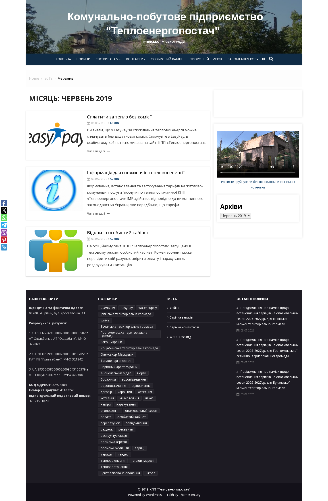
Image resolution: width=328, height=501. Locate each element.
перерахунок (110, 423)
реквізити (125, 429)
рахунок (107, 429)
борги (141, 373)
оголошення (110, 410)
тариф (139, 448)
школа (150, 473)
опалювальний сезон (141, 410)
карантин (125, 392)
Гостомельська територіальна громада (124, 334)
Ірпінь (105, 320)
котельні (107, 398)
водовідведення (134, 379)
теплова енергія (113, 460)
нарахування (126, 404)
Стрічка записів (181, 317)
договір (106, 392)
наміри (106, 404)
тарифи (106, 454)
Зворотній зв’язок (206, 59)
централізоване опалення (120, 473)
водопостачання (113, 385)
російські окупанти (115, 448)
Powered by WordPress (145, 495)
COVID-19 (108, 308)
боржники (108, 379)
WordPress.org (180, 337)
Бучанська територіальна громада (127, 326)
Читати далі (96, 151)
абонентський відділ (116, 373)
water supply (148, 308)
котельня (145, 392)
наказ (149, 398)
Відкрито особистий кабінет (118, 233)
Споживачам (107, 59)
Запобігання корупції (246, 59)
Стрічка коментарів (184, 327)
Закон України (111, 342)
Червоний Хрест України (119, 367)
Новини (83, 59)
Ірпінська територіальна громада (126, 314)
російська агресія (114, 442)
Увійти (174, 308)
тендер (123, 454)
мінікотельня (129, 398)
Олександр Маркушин (117, 354)
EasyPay (127, 308)
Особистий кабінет (168, 59)
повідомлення (136, 423)
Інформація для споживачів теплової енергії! (136, 173)
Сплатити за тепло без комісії (119, 117)
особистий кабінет (131, 417)
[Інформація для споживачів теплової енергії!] (56, 190)
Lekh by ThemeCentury (183, 495)
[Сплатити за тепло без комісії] (56, 134)
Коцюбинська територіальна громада (129, 348)
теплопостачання (114, 467)
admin (114, 123)
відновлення (141, 385)
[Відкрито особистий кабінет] (56, 251)
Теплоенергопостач (116, 360)
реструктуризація (114, 435)
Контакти (134, 59)
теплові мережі (142, 460)
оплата (106, 417)
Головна (63, 59)
